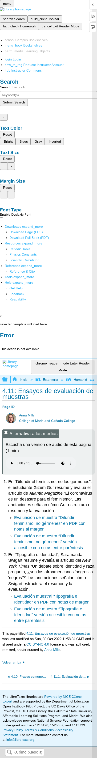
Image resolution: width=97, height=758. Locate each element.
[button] (16, 294)
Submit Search (14, 102)
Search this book (12, 87)
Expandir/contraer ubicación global (92, 378)
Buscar (9, 752)
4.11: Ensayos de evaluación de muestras (58, 633)
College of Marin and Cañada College (47, 421)
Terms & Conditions (39, 730)
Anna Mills (26, 415)
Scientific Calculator (24, 260)
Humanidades (84, 379)
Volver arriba (11, 662)
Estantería (50, 379)
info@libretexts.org (19, 739)
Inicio (23, 379)
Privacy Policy (13, 730)
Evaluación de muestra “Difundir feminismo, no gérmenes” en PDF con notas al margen (49, 523)
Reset (7, 134)
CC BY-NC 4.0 (37, 644)
